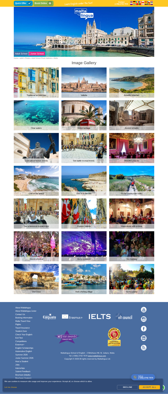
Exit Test (19, 338)
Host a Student (21, 361)
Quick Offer (20, 3)
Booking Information (23, 318)
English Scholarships (24, 348)
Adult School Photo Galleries (42, 58)
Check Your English (23, 334)
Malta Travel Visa (22, 321)
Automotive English (23, 351)
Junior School (37, 53)
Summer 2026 (21, 355)
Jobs (17, 365)
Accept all (149, 387)
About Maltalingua (23, 308)
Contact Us (20, 314)
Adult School (21, 53)
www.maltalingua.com (97, 356)
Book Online (41, 3)
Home (16, 58)
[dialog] (83, 385)
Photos (27, 58)
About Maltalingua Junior (25, 311)
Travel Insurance (22, 328)
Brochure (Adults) (22, 375)
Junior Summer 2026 (24, 358)
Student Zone (21, 331)
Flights (18, 324)
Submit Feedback (22, 371)
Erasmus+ (19, 344)
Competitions (21, 341)
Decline (127, 387)
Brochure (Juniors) (23, 378)
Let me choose (10, 387)
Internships (20, 368)
